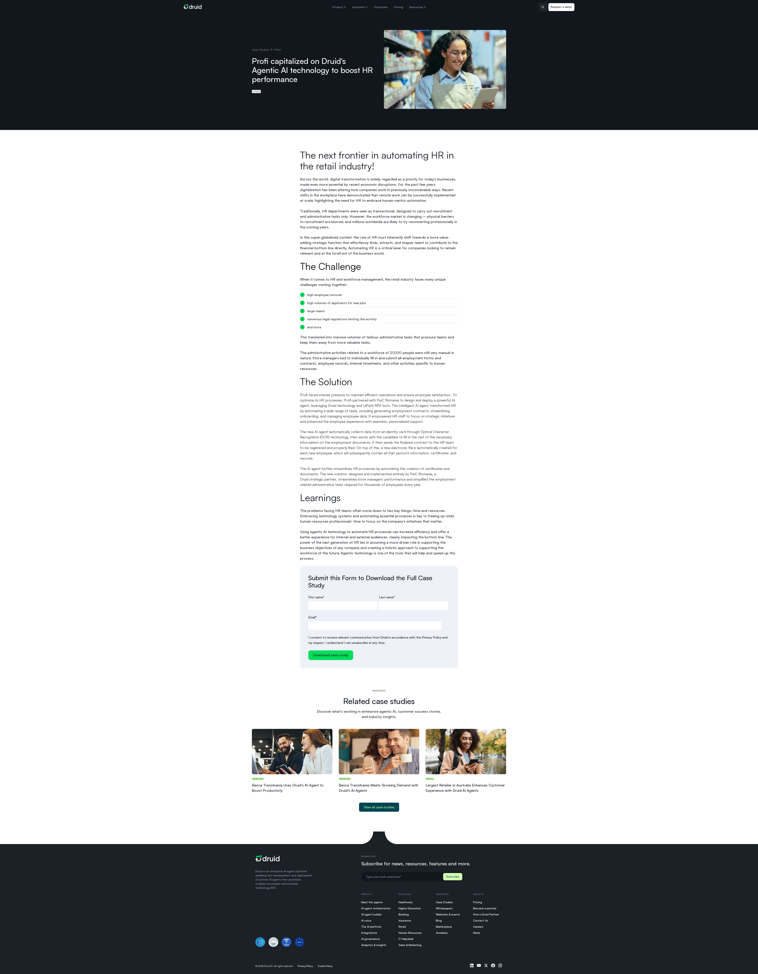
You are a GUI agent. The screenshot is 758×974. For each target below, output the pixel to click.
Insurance (405, 920)
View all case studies (379, 807)
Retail (402, 926)
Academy (442, 932)
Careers (478, 926)
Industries (358, 7)
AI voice (366, 920)
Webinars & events (448, 914)
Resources (416, 7)
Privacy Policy (305, 966)
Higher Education (410, 908)
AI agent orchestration (376, 908)
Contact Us (480, 920)
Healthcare (406, 902)
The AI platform (371, 926)
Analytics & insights (373, 945)
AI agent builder (371, 914)
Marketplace (444, 926)
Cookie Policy (325, 966)
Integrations (369, 932)
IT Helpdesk (406, 938)
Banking (404, 914)
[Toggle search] (543, 7)
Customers (381, 7)
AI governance (370, 938)
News (476, 932)
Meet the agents (372, 902)
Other (256, 91)
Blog (439, 920)
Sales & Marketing (410, 945)
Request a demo (561, 6)
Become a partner (484, 908)
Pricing (398, 7)
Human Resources (410, 932)
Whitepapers (444, 908)
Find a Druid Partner (486, 914)
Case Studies (260, 49)
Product (337, 7)
